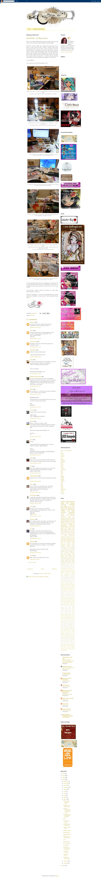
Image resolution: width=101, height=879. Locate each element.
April (65, 797)
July (65, 791)
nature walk (66, 635)
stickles (62, 526)
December (66, 781)
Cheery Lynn (72, 565)
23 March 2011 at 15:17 (35, 386)
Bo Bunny (65, 539)
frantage (62, 561)
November (66, 783)
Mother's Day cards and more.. (66, 802)
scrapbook (72, 512)
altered (64, 577)
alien (74, 615)
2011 (63, 779)
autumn (62, 559)
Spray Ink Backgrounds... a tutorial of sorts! (67, 810)
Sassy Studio (71, 607)
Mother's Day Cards (66, 821)
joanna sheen (64, 631)
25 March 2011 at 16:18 (35, 538)
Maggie (62, 476)
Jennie (62, 467)
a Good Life (65, 703)
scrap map (69, 538)
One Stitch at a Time (68, 506)
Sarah (31, 359)
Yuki (73, 614)
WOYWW (32, 315)
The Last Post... (65, 705)
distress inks (64, 515)
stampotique (63, 525)
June (65, 793)
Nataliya (62, 480)
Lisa (62, 473)
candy (71, 621)
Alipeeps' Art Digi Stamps (38, 29)
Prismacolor (71, 514)
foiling (71, 627)
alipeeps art (72, 524)
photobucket (67, 638)
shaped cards (64, 534)
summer (62, 644)
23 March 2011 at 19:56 (35, 481)
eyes (65, 627)
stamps (68, 545)
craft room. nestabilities (68, 624)
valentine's (63, 546)
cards (63, 501)
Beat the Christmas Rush (68, 554)
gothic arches (68, 561)
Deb (31, 466)
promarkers (70, 501)
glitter (62, 581)
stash (73, 545)
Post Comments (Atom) (45, 573)
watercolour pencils (64, 648)
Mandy (62, 477)
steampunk (69, 534)
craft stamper (64, 538)
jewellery (71, 582)
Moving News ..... (66, 699)
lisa (31, 528)
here (30, 297)
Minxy (31, 506)
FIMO (69, 539)
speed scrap (72, 640)
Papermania (72, 604)
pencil (70, 637)
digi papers (65, 625)
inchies (64, 630)
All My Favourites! (66, 674)
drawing (73, 532)
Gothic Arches (66, 832)
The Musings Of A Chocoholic (66, 679)
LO (67, 524)
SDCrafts (32, 541)
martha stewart (67, 584)
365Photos (72, 552)
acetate (66, 549)
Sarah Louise (33, 341)
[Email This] (43, 313)
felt (69, 627)
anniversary (72, 558)
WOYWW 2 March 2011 (66, 858)
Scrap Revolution (66, 709)
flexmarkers (72, 578)
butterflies (67, 526)
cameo (73, 518)
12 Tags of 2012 (68, 564)
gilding (73, 628)
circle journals (71, 549)
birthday (62, 522)
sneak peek (66, 640)
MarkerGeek (33, 350)
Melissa (62, 479)
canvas (65, 559)
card (70, 526)
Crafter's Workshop (68, 595)
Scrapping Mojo (66, 673)
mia (61, 585)
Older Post (54, 569)
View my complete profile (66, 52)
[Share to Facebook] (47, 313)
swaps (65, 644)
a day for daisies (71, 529)
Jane (62, 466)
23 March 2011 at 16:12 (35, 407)
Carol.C (62, 455)
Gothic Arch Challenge (67, 698)
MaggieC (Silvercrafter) (35, 376)
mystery (62, 635)
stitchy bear (64, 508)
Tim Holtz (63, 519)
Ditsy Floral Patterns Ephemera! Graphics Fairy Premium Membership (68, 661)
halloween (63, 545)
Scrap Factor (72, 608)
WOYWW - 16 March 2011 (66, 837)
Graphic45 (69, 600)
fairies (67, 627)
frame (74, 627)
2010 (63, 865)
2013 (63, 775)
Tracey (62, 490)
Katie (62, 472)
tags (67, 531)
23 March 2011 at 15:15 (35, 373)
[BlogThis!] (44, 313)
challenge (63, 504)
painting (68, 541)
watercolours (71, 648)
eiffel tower (70, 625)
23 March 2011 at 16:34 (35, 418)
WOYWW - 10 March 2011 (66, 848)
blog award (72, 620)
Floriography (63, 598)
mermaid (64, 562)
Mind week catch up (66, 710)
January (66, 863)
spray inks (67, 641)
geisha (62, 628)
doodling (63, 551)
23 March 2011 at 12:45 (35, 356)
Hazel (62, 465)
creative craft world (68, 511)
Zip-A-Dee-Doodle (66, 686)
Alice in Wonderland (65, 565)
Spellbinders (66, 574)
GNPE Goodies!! (67, 830)
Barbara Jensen (64, 594)
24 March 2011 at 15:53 (35, 503)
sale (74, 528)
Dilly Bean (68, 518)
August (65, 789)
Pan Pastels (68, 556)
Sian (62, 486)
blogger (67, 577)
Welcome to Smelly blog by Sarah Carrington (67, 692)
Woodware (70, 614)
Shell (62, 485)
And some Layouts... (66, 851)
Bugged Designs (34, 476)
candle (68, 621)
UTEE (65, 575)
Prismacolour (68, 572)
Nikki (62, 482)
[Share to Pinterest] (49, 313)
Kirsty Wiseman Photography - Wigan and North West (67, 716)
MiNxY (34, 514)
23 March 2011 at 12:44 (35, 347)
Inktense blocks (70, 601)
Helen (31, 458)
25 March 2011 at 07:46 (35, 526)
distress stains (67, 532)
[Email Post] (40, 313)
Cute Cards (65, 845)
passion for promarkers (68, 509)
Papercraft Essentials (65, 604)
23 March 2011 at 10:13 (35, 327)
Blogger (57, 875)
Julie (62, 470)
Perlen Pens (63, 541)
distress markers (71, 559)
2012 (74, 564)
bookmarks (63, 621)
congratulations (72, 577)
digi (71, 521)
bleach (67, 620)
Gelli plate (72, 539)
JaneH (31, 555)
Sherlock (62, 610)
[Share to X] (46, 313)
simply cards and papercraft (69, 588)
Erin (62, 463)
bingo (71, 618)
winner (62, 650)
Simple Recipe (68, 610)
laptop (69, 631)
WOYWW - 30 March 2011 (66, 806)
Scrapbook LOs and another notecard (66, 815)
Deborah (63, 462)
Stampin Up (71, 508)
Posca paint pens (65, 605)
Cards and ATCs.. (65, 855)
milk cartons (65, 585)
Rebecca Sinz (64, 607)
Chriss (62, 459)
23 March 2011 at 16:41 (35, 455)
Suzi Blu (73, 611)
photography (72, 638)
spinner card (63, 641)
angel (62, 617)
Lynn (62, 475)
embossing (72, 525)
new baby (70, 551)
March (65, 799)
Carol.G (62, 456)
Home (29, 29)
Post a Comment (32, 562)
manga (62, 584)
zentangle (65, 650)
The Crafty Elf (33, 495)
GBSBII (70, 598)
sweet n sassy (69, 644)
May (65, 795)
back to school (67, 618)
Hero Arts (64, 601)
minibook (66, 634)
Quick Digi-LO (66, 841)
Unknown (32, 322)
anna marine (65, 617)
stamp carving (72, 641)
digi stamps (68, 528)
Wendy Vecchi (69, 575)
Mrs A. (31, 484)
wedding (65, 591)
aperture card (70, 617)
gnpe (62, 630)
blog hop (73, 536)
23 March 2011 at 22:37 (35, 492)
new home (70, 635)
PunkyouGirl (72, 605)
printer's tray (66, 587)
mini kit (69, 585)
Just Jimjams (65, 685)
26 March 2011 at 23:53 (35, 552)
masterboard (72, 584)
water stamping (71, 647)
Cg (61, 457)
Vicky (62, 492)
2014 (63, 773)
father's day (67, 578)
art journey (68, 542)
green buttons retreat (67, 581)
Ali (70, 38)
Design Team (64, 555)
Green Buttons (69, 568)
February (66, 861)
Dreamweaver (67, 597)
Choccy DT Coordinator (66, 450)
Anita (62, 453)
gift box (68, 628)
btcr (65, 621)
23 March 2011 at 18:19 (35, 463)
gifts (71, 628)
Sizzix (62, 574)
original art (69, 562)
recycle (62, 640)
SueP (62, 487)
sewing (62, 588)
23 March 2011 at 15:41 (35, 394)
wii (74, 648)
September (66, 787)
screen (73, 587)
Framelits (67, 598)
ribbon (70, 587)
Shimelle (73, 572)
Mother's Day (66, 548)
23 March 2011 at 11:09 (35, 338)
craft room (63, 578)
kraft (66, 551)
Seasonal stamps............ (67, 681)
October (66, 785)
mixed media (72, 634)
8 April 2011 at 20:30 (34, 559)
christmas (63, 512)
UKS (73, 521)
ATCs (62, 514)
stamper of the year (65, 643)
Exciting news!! (66, 843)
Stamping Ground (66, 666)
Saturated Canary (64, 608)
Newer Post (30, 569)
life (74, 582)
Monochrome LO (67, 834)
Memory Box (64, 529)
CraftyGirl (63, 460)
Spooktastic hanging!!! (67, 694)
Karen (31, 330)
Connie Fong (69, 594)
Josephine (63, 469)
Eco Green (72, 597)
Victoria (32, 410)
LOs (69, 531)
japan (68, 630)
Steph (31, 389)
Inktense (70, 555)
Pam (62, 483)
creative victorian (71, 544)
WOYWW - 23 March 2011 (66, 824)
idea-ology (67, 582)
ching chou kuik (69, 519)
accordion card (70, 615)
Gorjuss (65, 600)
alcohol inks (66, 558)
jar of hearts (72, 630)
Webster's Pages (64, 614)
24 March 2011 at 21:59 (35, 516)
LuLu (31, 439)
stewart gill (72, 643)
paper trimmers (66, 637)
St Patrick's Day (67, 611)
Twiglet (31, 421)
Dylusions (68, 521)
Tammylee (63, 489)
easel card (63, 531)
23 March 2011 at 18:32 (35, 473)
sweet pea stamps (68, 503)
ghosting (65, 628)
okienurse (32, 519)
